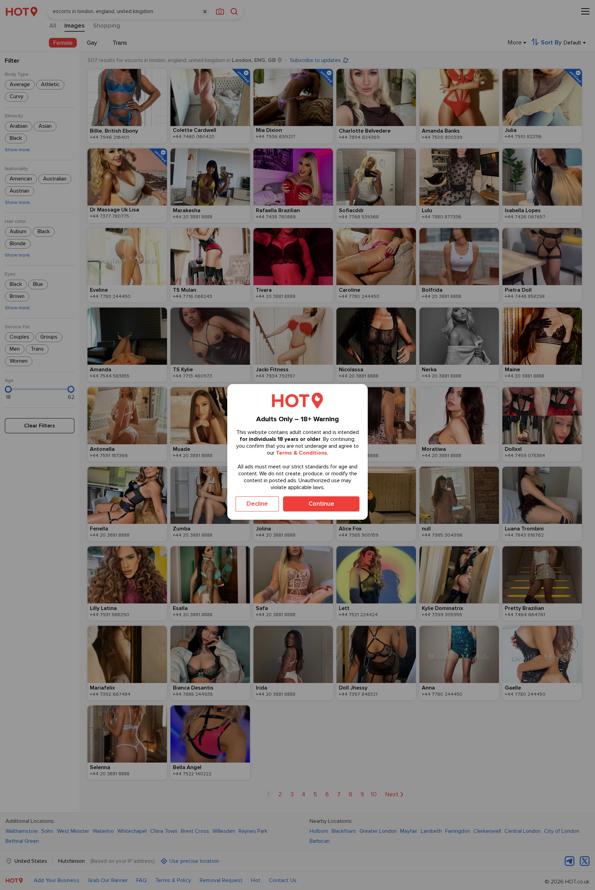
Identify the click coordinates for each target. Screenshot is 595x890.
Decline (257, 503)
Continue (321, 503)
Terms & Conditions (301, 452)
